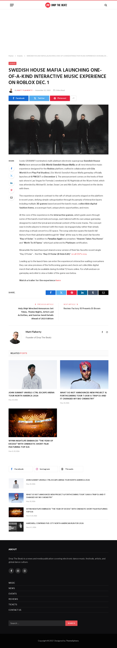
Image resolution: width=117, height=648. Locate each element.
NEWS (12, 588)
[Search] (105, 5)
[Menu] (12, 5)
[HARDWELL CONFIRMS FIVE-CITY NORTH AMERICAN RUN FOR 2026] (16, 527)
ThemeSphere (72, 641)
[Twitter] (11, 176)
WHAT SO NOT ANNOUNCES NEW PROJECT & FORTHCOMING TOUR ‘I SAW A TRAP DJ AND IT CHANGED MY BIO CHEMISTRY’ (83, 396)
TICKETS (13, 604)
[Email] (11, 197)
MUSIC (12, 583)
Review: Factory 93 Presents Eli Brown (82, 308)
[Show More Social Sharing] (73, 98)
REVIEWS (13, 599)
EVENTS (13, 593)
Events (12, 63)
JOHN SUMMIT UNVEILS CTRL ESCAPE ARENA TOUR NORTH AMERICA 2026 (32, 394)
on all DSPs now (79, 254)
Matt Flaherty (25, 90)
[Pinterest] (11, 190)
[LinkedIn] (11, 183)
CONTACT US (15, 610)
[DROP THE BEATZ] (58, 5)
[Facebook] (11, 168)
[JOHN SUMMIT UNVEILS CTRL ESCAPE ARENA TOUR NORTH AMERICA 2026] (33, 374)
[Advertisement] (58, 32)
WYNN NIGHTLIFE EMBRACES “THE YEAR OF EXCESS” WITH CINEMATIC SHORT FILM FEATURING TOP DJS (31, 444)
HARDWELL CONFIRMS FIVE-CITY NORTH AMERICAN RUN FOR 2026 (55, 523)
